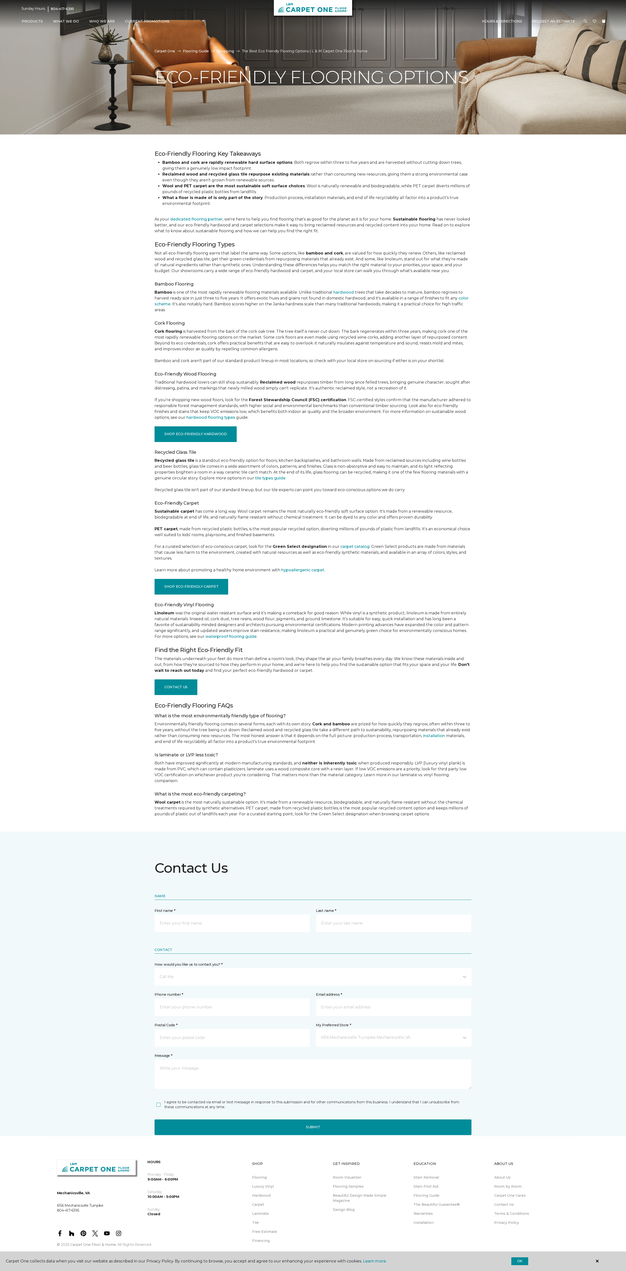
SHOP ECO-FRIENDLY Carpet (191, 586)
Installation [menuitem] (424, 1222)
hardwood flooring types (210, 417)
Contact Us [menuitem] (504, 1204)
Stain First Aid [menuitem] (426, 1186)
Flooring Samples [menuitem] (348, 1186)
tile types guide (270, 478)
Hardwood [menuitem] (261, 1195)
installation (434, 735)
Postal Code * (166, 1025)
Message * (163, 1055)
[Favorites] (594, 21)
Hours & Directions (502, 21)
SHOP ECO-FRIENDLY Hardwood (195, 434)
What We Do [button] (66, 21)
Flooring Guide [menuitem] (426, 1195)
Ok (519, 1261)
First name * (165, 910)
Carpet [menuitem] (258, 1204)
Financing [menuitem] (261, 1240)
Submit (313, 1127)
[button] (585, 21)
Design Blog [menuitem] (344, 1209)
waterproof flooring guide (231, 636)
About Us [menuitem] (502, 1177)
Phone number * (169, 994)
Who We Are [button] (102, 21)
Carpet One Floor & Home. (93, 1244)
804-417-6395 (62, 9)
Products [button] (32, 21)
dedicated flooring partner (196, 219)
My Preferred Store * (333, 1025)
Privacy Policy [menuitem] (506, 1222)
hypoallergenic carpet (302, 570)
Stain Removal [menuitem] (426, 1177)
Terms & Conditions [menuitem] (511, 1213)
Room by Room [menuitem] (508, 1186)
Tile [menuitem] (255, 1222)
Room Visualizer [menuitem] (347, 1177)
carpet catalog (354, 546)
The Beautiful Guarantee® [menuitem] (437, 1204)
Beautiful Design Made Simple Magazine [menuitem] (359, 1198)
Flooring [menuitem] (259, 1177)
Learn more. (375, 1261)
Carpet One (165, 51)
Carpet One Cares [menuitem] (510, 1195)
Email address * (329, 994)
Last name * (326, 910)
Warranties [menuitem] (423, 1213)
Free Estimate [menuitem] (264, 1231)
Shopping (225, 51)
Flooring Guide (196, 51)
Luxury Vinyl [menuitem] (263, 1186)
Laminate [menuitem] (260, 1213)
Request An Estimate (553, 21)
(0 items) (603, 21)
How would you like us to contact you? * (189, 964)
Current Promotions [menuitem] (147, 21)
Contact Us (176, 687)
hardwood (343, 292)
